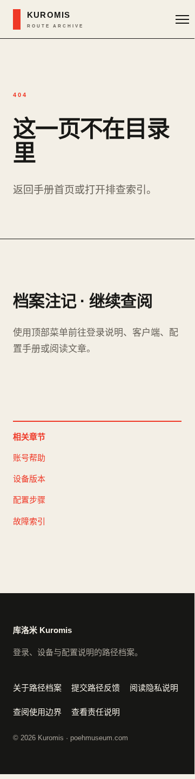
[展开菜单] (182, 19)
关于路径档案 (37, 687)
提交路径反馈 (95, 687)
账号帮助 (29, 457)
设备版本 (29, 478)
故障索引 (29, 521)
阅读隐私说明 (154, 687)
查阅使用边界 (37, 712)
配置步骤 (29, 499)
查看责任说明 (95, 712)
